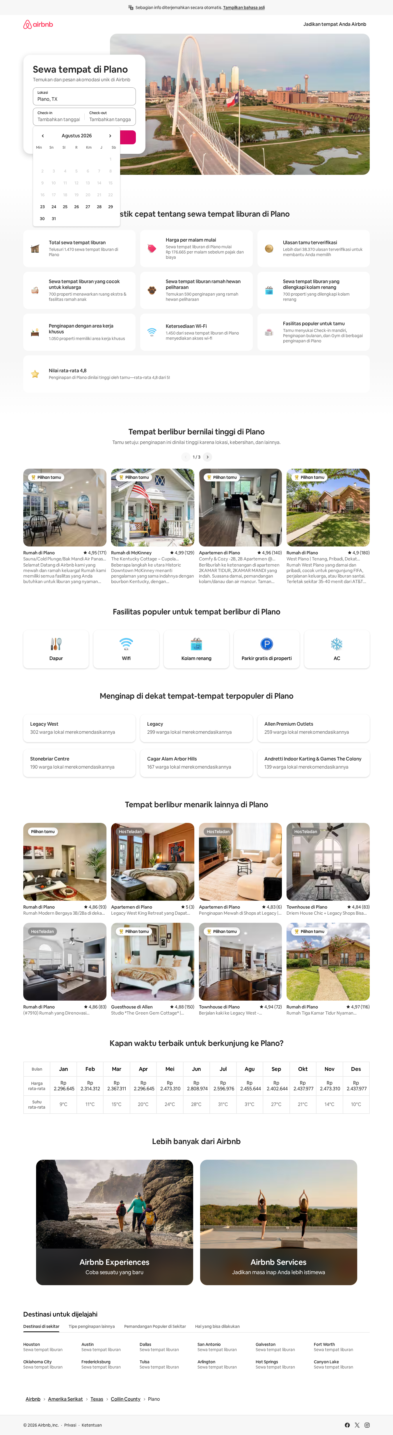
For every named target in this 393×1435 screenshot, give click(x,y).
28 (99, 206)
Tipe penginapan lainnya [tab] (92, 1326)
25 (65, 206)
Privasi (70, 1425)
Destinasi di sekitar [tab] (41, 1326)
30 (42, 218)
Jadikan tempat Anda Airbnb (334, 24)
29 (110, 206)
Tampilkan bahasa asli (244, 7)
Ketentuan (92, 1425)
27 (88, 206)
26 (76, 206)
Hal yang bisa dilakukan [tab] (217, 1326)
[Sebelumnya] (186, 457)
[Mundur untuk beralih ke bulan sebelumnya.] (43, 136)
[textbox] (59, 119)
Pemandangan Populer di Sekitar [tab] (155, 1326)
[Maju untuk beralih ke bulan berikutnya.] (110, 136)
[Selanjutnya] (207, 457)
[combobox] (84, 99)
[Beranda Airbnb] (38, 24)
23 (42, 206)
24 (53, 206)
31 (54, 218)
